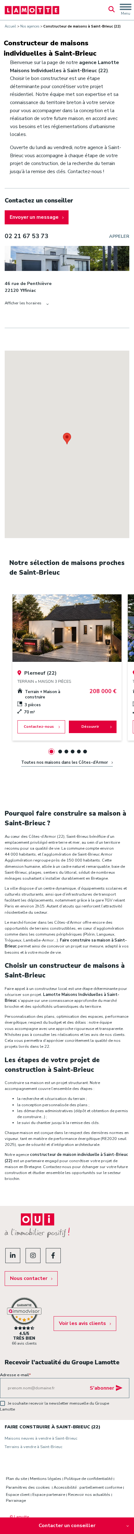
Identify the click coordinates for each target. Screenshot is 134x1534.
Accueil (10, 26)
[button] (67, 438)
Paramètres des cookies (28, 1487)
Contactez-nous (39, 726)
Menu (125, 13)
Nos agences (29, 26)
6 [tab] (85, 751)
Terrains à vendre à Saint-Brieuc (33, 1447)
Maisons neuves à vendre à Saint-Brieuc (41, 1438)
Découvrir (90, 726)
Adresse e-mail (15, 1375)
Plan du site (16, 1479)
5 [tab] (79, 751)
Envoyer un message (34, 217)
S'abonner (102, 1388)
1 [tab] (51, 751)
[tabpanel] (67, 667)
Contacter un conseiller (67, 1525)
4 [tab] (72, 751)
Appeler (119, 236)
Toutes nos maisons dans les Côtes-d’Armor (64, 762)
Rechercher (111, 10)
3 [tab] (66, 751)
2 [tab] (60, 751)
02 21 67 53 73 (26, 236)
